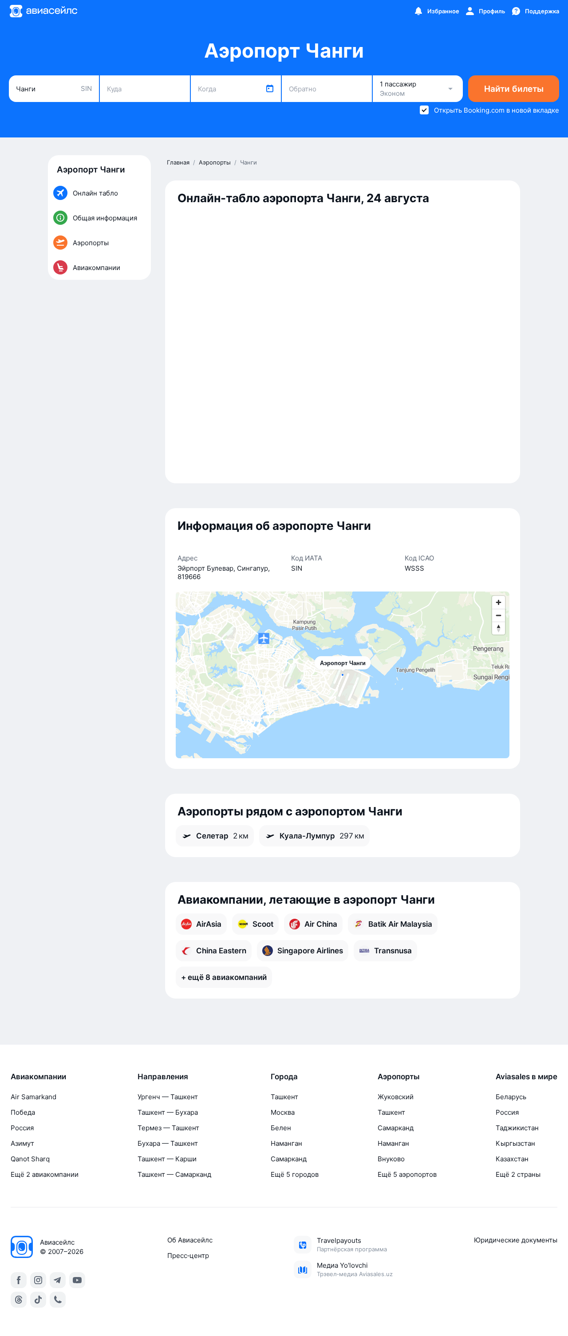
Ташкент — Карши (167, 1159)
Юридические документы (515, 1240)
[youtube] (77, 1280)
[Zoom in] (498, 602)
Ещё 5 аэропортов (407, 1174)
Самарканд (289, 1159)
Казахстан (512, 1159)
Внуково (391, 1159)
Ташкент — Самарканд (174, 1174)
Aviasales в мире (526, 1076)
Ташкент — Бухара (168, 1112)
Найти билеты (514, 89)
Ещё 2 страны (518, 1174)
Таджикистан (517, 1128)
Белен (281, 1128)
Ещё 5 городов (295, 1174)
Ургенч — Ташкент (168, 1097)
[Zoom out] (498, 615)
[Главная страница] (43, 11)
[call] (57, 1299)
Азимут (22, 1143)
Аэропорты (399, 1076)
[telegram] (57, 1280)
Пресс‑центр (188, 1255)
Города (284, 1076)
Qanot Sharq (30, 1159)
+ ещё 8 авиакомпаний (224, 977)
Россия (22, 1128)
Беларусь (511, 1097)
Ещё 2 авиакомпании (45, 1174)
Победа (23, 1112)
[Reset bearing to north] (498, 628)
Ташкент (284, 1097)
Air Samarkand (33, 1097)
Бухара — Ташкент (168, 1143)
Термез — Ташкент (168, 1128)
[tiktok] (38, 1299)
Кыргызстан (515, 1143)
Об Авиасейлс (190, 1240)
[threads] (18, 1299)
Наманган (286, 1143)
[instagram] (38, 1280)
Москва (283, 1112)
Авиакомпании (38, 1076)
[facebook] (18, 1280)
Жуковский (396, 1097)
